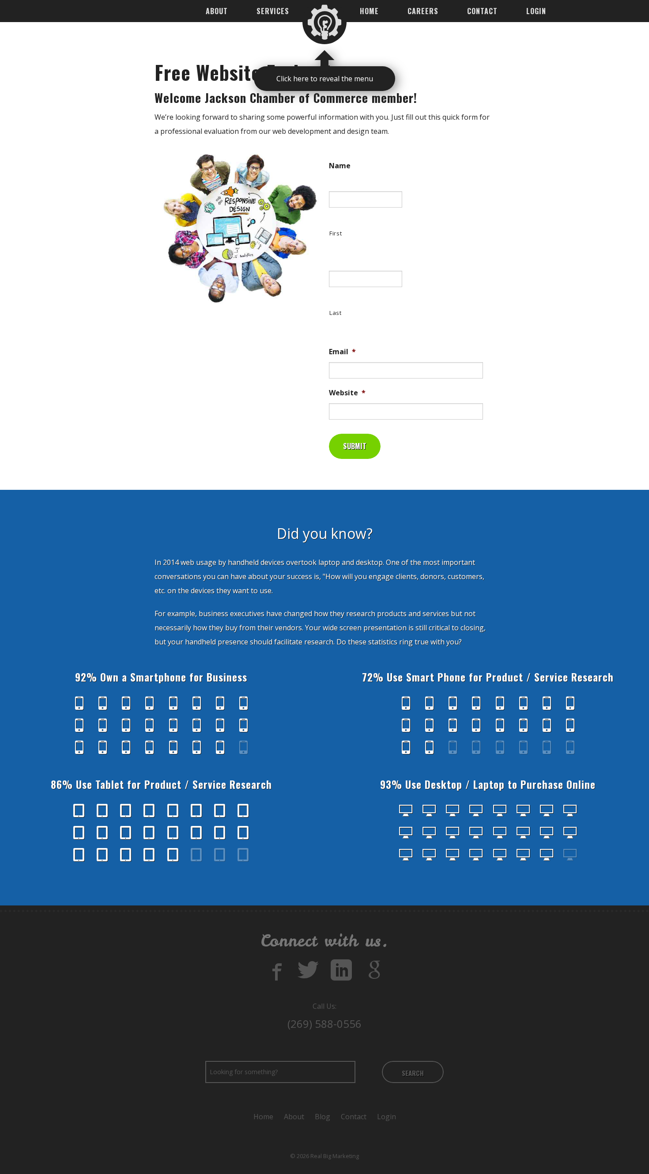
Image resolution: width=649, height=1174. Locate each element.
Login (536, 11)
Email (342, 351)
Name (340, 165)
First (335, 233)
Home (369, 11)
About (217, 11)
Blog (322, 1116)
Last (335, 313)
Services (273, 11)
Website (347, 393)
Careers (423, 11)
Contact (482, 11)
